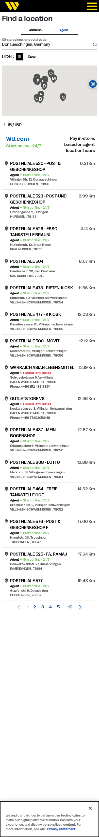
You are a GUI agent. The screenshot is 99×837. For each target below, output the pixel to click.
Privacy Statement (61, 829)
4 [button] (50, 607)
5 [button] (58, 607)
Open (32, 56)
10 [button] (70, 607)
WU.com (17, 139)
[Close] (90, 808)
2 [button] (35, 607)
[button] (79, 607)
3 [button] (42, 607)
